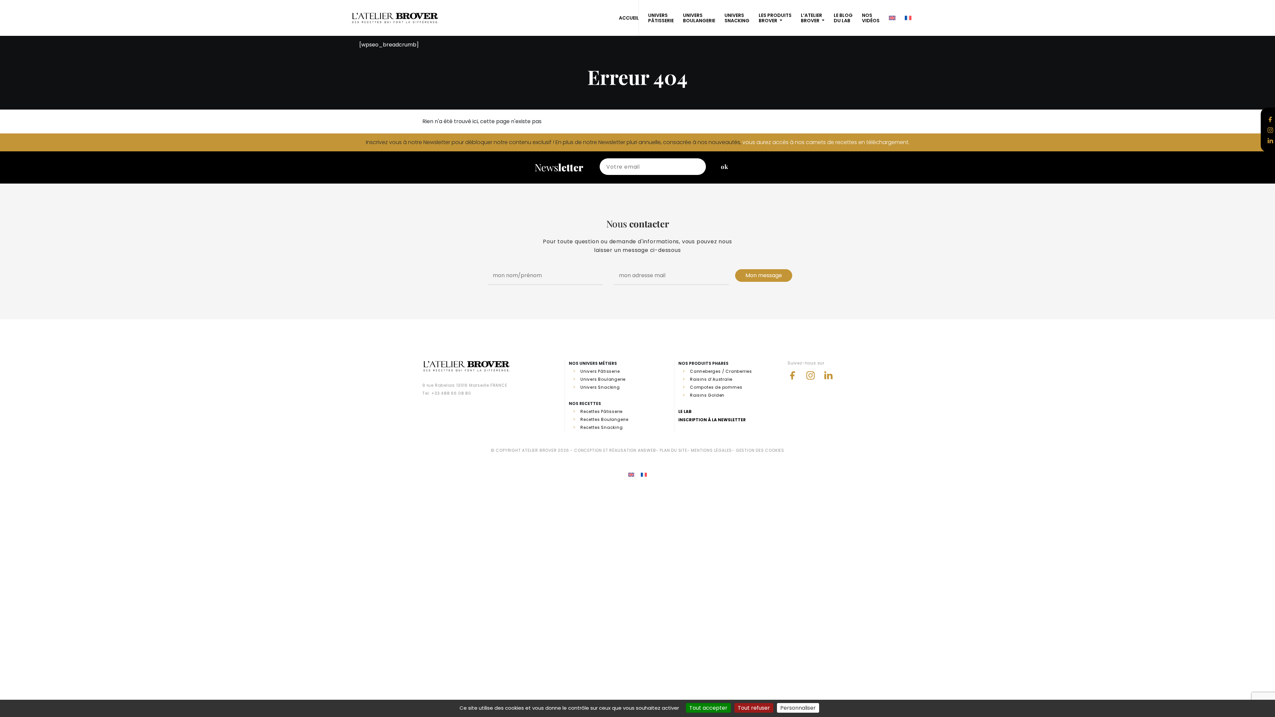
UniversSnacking (736, 18)
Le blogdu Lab (843, 18)
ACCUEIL (629, 18)
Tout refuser (754, 708)
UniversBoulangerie (699, 18)
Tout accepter (708, 708)
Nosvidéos (871, 18)
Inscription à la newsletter (712, 420)
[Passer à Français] (644, 474)
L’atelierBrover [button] (811, 18)
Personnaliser (798, 708)
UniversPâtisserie (661, 18)
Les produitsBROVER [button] (775, 18)
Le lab (685, 411)
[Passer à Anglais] (631, 474)
